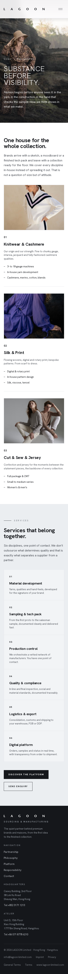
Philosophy (11, 858)
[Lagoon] (24, 9)
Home (8, 59)
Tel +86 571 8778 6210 (16, 934)
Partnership (11, 852)
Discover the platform (26, 774)
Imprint (40, 957)
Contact (9, 876)
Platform (9, 864)
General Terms (12, 964)
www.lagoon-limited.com (50, 964)
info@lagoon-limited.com (18, 957)
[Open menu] (60, 9)
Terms (28, 964)
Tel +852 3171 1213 (14, 905)
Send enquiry (18, 786)
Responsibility (12, 870)
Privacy (52, 957)
